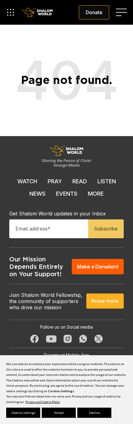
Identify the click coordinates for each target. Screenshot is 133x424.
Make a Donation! (97, 267)
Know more (105, 301)
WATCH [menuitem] (27, 181)
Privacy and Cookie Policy (42, 402)
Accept (59, 412)
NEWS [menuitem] (37, 193)
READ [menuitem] (79, 181)
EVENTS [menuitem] (66, 193)
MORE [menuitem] (96, 193)
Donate (94, 12)
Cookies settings (23, 412)
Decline (94, 412)
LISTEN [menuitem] (106, 181)
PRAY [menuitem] (55, 181)
